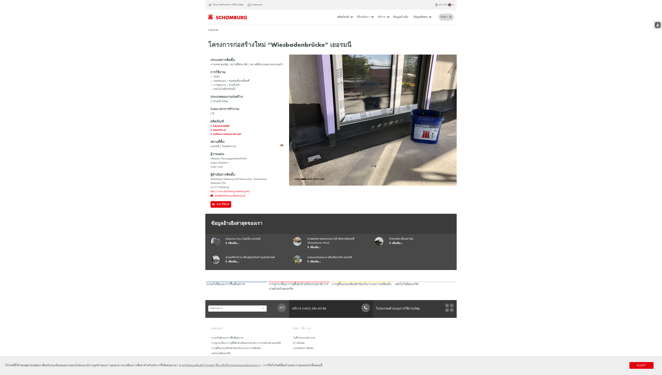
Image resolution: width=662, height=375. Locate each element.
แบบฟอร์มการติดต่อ (303, 348)
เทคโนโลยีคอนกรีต (220, 353)
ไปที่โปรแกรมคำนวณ (304, 338)
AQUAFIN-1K (219, 130)
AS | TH (443, 5)
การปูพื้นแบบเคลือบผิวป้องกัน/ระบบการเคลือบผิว (236, 348)
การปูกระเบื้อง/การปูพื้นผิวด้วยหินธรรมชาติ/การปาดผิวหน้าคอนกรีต (246, 343)
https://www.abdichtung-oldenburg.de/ (230, 191)
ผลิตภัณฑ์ (343, 17)
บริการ (382, 17)
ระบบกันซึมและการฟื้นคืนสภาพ (227, 338)
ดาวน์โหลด (299, 343)
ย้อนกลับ (214, 30)
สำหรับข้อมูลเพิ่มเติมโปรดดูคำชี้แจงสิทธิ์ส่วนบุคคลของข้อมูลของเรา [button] (220, 365)
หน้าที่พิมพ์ (223, 204)
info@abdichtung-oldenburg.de (230, 196)
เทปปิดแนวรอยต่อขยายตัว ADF (227, 134)
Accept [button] (641, 365)
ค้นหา (445, 17)
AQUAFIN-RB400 (221, 126)
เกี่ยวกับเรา (363, 17)
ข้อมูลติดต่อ (420, 17)
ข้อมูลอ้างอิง (400, 17)
